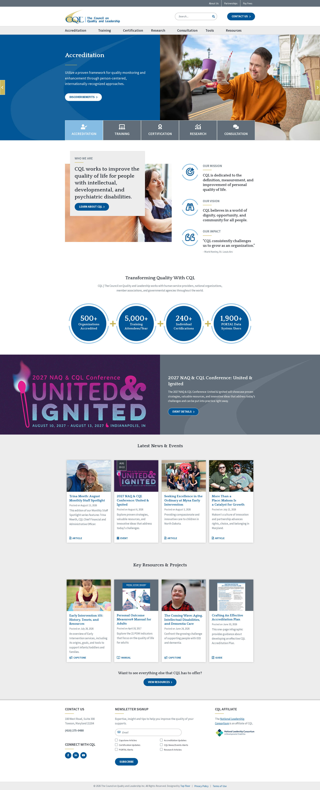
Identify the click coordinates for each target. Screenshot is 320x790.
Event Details (182, 411)
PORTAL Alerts (126, 749)
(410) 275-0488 (74, 730)
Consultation (187, 30)
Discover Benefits (82, 97)
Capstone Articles (128, 740)
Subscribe (127, 762)
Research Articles (173, 749)
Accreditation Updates (175, 740)
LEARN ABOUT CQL (90, 206)
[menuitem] (79, 30)
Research (158, 30)
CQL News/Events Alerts (176, 745)
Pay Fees (247, 3)
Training (104, 30)
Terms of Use (220, 786)
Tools (210, 30)
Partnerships (231, 3)
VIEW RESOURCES (159, 682)
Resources (234, 30)
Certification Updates (129, 745)
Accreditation (75, 30)
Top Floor (185, 786)
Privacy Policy (201, 786)
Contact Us (240, 16)
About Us (214, 3)
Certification (133, 30)
